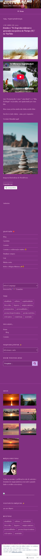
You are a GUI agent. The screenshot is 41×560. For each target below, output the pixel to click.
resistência (18, 317)
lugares (16, 305)
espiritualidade (27, 301)
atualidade (8, 301)
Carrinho (6, 241)
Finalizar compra (9, 254)
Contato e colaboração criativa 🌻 (15, 249)
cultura (17, 301)
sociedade (28, 317)
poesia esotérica (28, 313)
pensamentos (9, 309)
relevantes (8, 317)
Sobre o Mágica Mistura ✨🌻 (13, 266)
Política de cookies (17, 552)
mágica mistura (27, 305)
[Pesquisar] (35, 363)
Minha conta (7, 262)
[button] (11, 400)
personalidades (22, 309)
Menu (22, 11)
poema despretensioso (12, 313)
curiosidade (27, 521)
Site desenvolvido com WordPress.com (15, 544)
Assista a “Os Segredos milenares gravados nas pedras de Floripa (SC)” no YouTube (19, 31)
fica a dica (7, 305)
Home (5, 329)
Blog (4, 237)
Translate (19, 289)
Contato (6, 245)
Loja (4, 258)
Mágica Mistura (15, 3)
